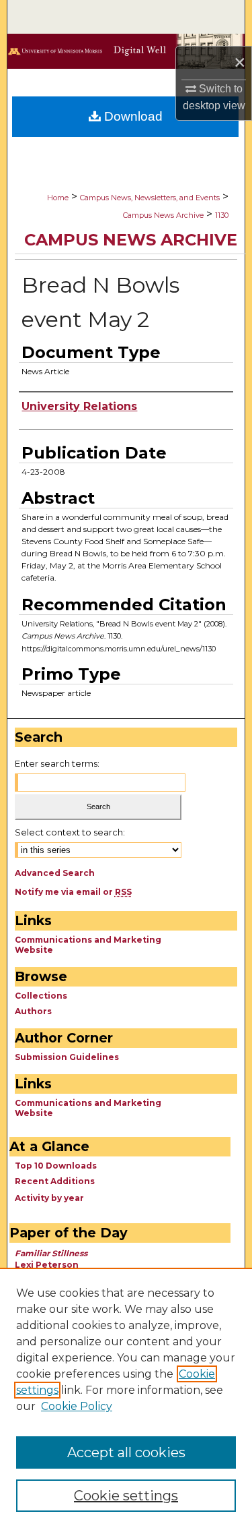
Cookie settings (126, 1496)
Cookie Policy (76, 1406)
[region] (126, 1398)
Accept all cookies (126, 1452)
